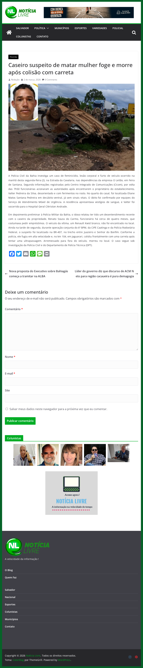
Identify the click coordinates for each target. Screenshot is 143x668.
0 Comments (51, 79)
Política (39, 28)
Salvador (22, 28)
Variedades (99, 28)
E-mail (10, 373)
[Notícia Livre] (9, 32)
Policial (117, 28)
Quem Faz (11, 577)
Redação (15, 79)
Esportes (81, 28)
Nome (10, 357)
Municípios (62, 28)
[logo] (27, 540)
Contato (10, 626)
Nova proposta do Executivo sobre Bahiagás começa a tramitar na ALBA (38, 273)
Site (7, 390)
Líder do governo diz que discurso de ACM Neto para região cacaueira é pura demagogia (104, 273)
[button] (47, 28)
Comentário (14, 309)
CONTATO (42, 36)
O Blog (9, 570)
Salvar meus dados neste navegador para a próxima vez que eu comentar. (58, 409)
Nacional (10, 597)
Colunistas (23, 36)
